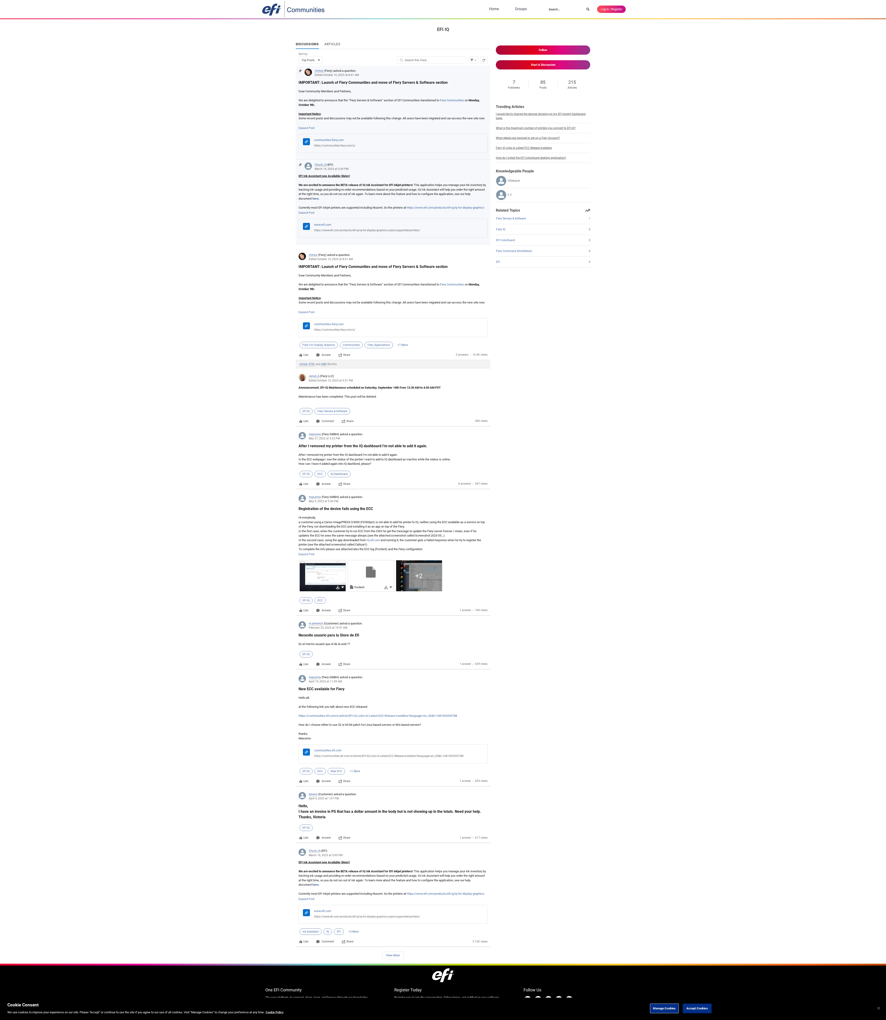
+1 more (355, 771)
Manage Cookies (664, 1008)
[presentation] (393, 112)
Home (494, 9)
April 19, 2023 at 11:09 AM (325, 681)
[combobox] (565, 9)
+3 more (353, 931)
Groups (521, 9)
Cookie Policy (275, 1012)
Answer (326, 355)
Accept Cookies (697, 1008)
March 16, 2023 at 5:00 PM (331, 169)
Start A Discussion (543, 64)
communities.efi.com (327, 750)
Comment (328, 421)
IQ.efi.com (373, 540)
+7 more (403, 345)
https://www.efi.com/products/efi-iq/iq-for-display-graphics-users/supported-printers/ (367, 230)
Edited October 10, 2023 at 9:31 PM (331, 380)
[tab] (307, 44)
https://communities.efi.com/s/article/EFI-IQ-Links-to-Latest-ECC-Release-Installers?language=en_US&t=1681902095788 (378, 715)
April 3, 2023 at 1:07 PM (324, 798)
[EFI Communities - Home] (293, 9)
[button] (342, 587)
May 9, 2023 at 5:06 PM (323, 501)
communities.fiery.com (329, 140)
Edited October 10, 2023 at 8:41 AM (337, 75)
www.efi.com (322, 224)
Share (346, 355)
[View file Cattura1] (323, 575)
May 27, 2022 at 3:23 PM (324, 438)
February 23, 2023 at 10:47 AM (328, 627)
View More (393, 955)
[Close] (879, 1008)
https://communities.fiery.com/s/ (334, 145)
